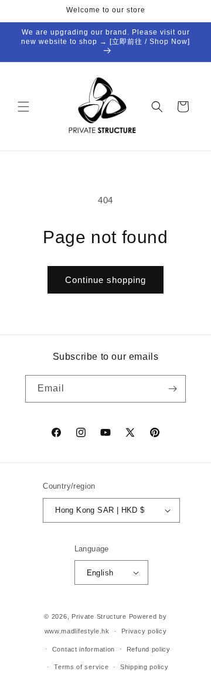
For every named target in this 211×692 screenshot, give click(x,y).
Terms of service (81, 666)
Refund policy (149, 649)
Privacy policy (144, 631)
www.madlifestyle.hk (77, 631)
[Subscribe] (172, 389)
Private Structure (99, 616)
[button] (23, 107)
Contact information (83, 649)
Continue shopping (105, 280)
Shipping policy (144, 666)
